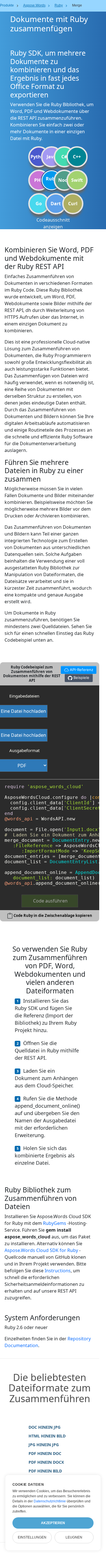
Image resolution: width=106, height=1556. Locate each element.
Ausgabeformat (24, 750)
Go (39, 203)
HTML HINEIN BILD (47, 1436)
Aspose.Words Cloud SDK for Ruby (41, 1250)
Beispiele (80, 677)
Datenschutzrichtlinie (50, 1501)
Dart (56, 203)
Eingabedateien (24, 696)
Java (51, 157)
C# (64, 157)
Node (64, 180)
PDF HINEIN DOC (45, 1453)
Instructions (58, 1270)
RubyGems (54, 1223)
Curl (72, 203)
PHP (38, 180)
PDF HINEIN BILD (45, 1471)
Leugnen (74, 1537)
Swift (77, 180)
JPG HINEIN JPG (44, 1444)
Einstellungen (32, 1537)
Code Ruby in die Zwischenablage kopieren (53, 915)
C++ (77, 157)
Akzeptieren (53, 1523)
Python (39, 157)
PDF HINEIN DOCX (46, 1462)
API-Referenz (77, 669)
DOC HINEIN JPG (44, 1427)
